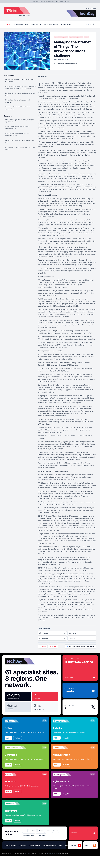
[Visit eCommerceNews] (15, 747)
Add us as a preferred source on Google (81, 646)
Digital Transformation (21, 24)
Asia (24, 831)
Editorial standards (49, 845)
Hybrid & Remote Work (51, 24)
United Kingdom (28, 835)
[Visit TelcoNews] (15, 803)
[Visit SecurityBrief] (64, 774)
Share (44, 646)
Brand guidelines (10, 845)
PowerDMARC (64, 853)
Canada (41, 831)
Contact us (22, 845)
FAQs (60, 845)
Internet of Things (65, 24)
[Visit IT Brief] (15, 774)
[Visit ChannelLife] (64, 721)
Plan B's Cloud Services (39, 853)
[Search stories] (93, 832)
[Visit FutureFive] (64, 747)
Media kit (17, 738)
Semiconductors (76, 37)
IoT (86, 37)
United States (41, 835)
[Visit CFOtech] (15, 721)
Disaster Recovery (36, 24)
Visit (7, 738)
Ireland (55, 831)
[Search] (94, 24)
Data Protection (61, 37)
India (48, 831)
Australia (32, 831)
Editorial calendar (34, 845)
